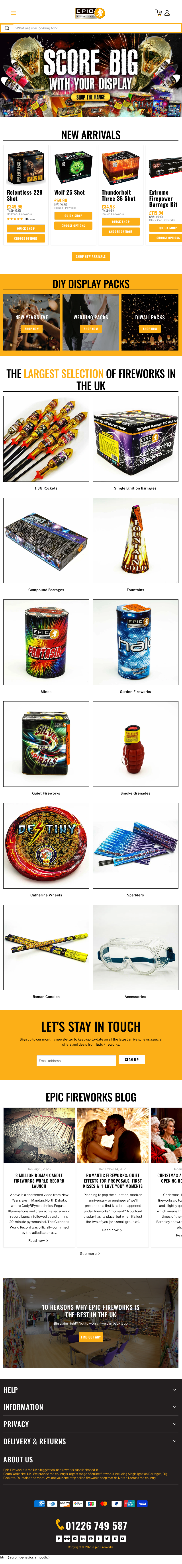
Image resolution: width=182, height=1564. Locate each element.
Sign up (132, 1059)
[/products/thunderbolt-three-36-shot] (121, 168)
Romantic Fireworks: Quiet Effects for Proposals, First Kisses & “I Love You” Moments (113, 1180)
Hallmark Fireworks (19, 214)
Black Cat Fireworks (162, 220)
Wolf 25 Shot (69, 192)
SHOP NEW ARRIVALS (91, 256)
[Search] (7, 28)
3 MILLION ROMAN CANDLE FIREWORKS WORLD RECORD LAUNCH (39, 1180)
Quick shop (26, 228)
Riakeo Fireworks (65, 207)
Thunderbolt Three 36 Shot (118, 195)
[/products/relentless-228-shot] (26, 168)
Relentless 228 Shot (25, 195)
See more (89, 1254)
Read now (37, 1241)
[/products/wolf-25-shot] (73, 168)
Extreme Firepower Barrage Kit (163, 198)
